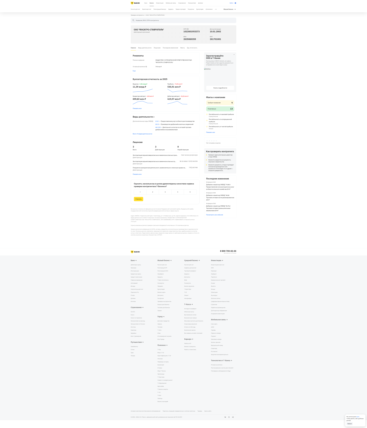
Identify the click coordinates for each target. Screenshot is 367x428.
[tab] (133, 48)
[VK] (225, 417)
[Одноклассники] (229, 417)
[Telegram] (233, 417)
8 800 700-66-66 (228, 251)
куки (357, 416)
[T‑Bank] (135, 3)
